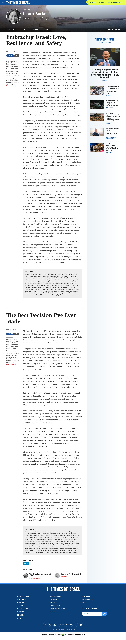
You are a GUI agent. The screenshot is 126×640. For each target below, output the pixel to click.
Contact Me (46, 29)
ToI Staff (104, 80)
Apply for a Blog (113, 29)
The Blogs (27, 10)
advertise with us (55, 605)
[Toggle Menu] (2, 2)
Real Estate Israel (23, 609)
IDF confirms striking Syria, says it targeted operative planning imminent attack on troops (113, 90)
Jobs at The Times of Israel (57, 609)
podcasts (20, 615)
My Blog (26, 29)
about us (52, 602)
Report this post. (11, 86)
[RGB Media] (64, 635)
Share (11, 55)
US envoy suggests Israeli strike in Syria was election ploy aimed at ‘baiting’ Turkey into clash (105, 73)
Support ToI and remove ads (116, 2)
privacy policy (54, 599)
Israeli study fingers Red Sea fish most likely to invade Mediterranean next (112, 103)
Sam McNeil (109, 152)
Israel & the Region (23, 596)
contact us (53, 612)
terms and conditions (56, 596)
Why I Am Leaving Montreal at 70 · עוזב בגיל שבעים (40, 575)
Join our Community (97, 2)
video (19, 618)
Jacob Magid (109, 122)
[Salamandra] (80, 634)
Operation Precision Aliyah (71, 574)
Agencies (108, 123)
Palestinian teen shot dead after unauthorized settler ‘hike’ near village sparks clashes (112, 132)
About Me (35, 29)
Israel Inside (21, 602)
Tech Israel (21, 605)
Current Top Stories (105, 42)
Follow (26, 18)
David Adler (64, 576)
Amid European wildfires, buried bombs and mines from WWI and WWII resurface (112, 147)
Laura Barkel (35, 13)
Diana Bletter (109, 107)
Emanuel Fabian (110, 138)
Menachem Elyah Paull (35, 578)
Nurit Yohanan (110, 137)
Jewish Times (21, 599)
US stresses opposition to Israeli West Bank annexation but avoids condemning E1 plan (113, 117)
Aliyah (26, 563)
